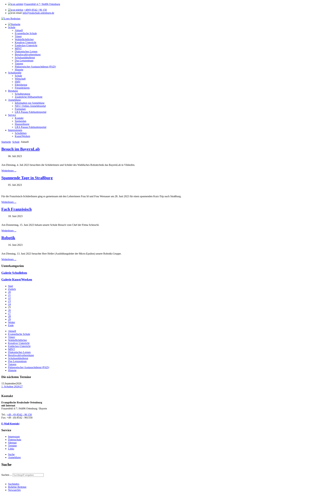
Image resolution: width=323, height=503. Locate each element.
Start (10, 286)
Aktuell (12, 331)
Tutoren (12, 364)
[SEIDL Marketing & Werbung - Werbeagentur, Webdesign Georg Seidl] (4, 500)
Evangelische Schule (19, 334)
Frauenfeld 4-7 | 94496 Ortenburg (42, 4)
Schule (16, 141)
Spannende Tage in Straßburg (27, 178)
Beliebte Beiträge (17, 487)
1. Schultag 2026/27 (12, 386)
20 (9, 292)
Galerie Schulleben (14, 273)
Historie (12, 370)
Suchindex (13, 484)
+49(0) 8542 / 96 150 (35, 9)
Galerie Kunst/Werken (16, 279)
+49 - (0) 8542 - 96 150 (19, 414)
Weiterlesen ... (8, 170)
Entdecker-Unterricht (19, 346)
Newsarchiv (14, 490)
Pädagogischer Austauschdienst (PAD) (28, 367)
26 (9, 310)
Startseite (6, 141)
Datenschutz (14, 439)
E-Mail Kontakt (10, 423)
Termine (12, 445)
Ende (11, 325)
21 (9, 295)
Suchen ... (6, 474)
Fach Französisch (16, 209)
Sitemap (12, 442)
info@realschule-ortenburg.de (38, 12)
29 (9, 319)
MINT (11, 349)
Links (11, 448)
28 (9, 316)
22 (9, 298)
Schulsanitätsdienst (18, 358)
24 (9, 304)
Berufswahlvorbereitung (21, 355)
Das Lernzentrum (17, 361)
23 (9, 301)
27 (9, 313)
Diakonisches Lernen (19, 352)
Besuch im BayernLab (20, 149)
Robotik (8, 238)
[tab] (11, 454)
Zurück (12, 289)
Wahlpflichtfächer (17, 340)
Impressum (14, 436)
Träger (11, 337)
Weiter (11, 322)
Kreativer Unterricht (18, 343)
